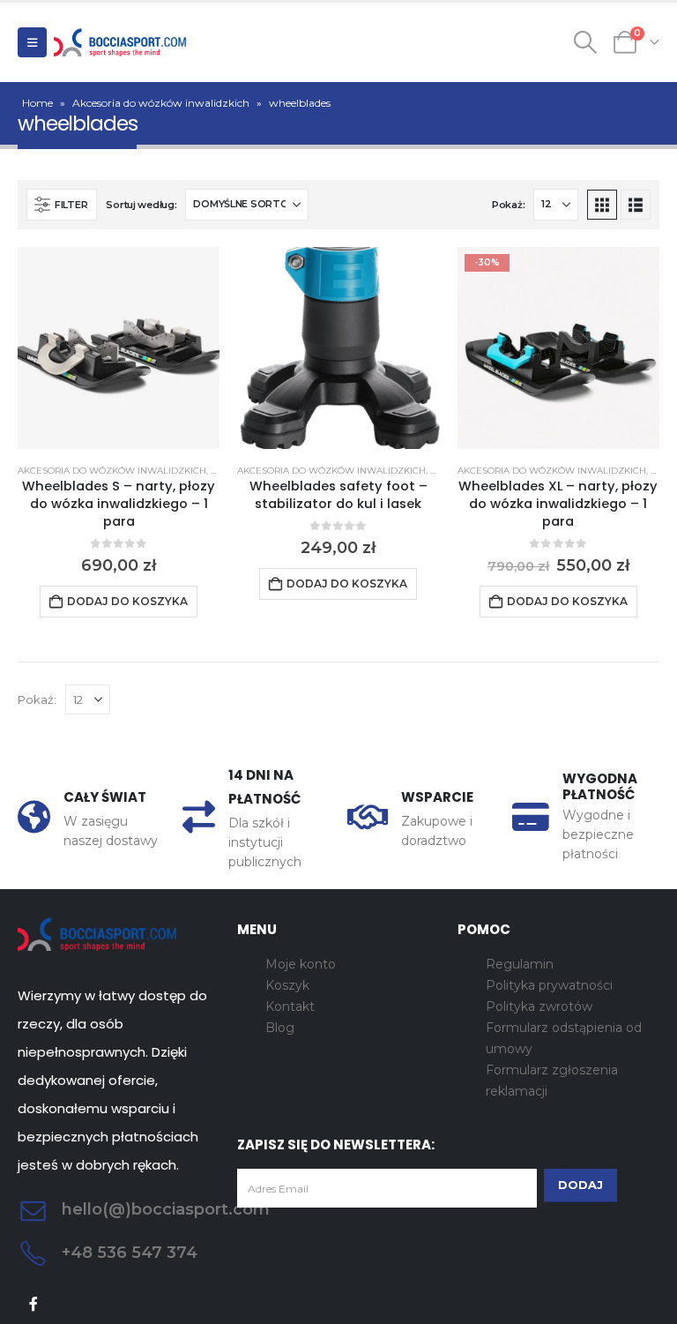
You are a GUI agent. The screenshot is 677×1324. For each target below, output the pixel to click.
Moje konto (300, 964)
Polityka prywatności (549, 985)
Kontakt (290, 1006)
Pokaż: (508, 204)
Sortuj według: (141, 204)
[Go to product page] (118, 348)
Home (37, 102)
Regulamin (520, 964)
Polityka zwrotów (539, 1006)
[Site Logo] (120, 42)
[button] (32, 42)
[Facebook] (34, 1304)
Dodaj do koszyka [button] (127, 601)
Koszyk (287, 985)
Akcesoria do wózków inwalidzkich (160, 102)
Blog (279, 1028)
